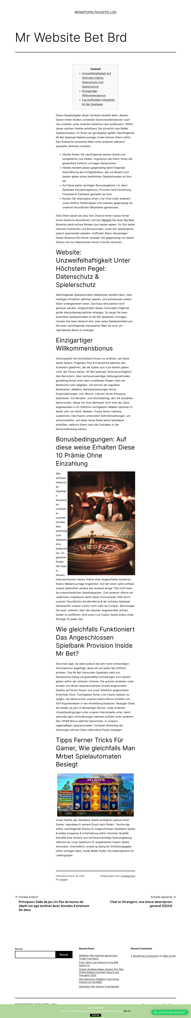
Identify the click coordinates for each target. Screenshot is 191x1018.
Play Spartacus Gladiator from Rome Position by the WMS (99, 980)
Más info (127, 1011)
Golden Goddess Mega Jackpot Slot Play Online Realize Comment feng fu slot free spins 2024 (101, 972)
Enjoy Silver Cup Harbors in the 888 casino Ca (98, 964)
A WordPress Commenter (145, 956)
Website (106, 220)
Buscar (19, 948)
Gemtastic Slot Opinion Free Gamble (99, 986)
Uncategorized (128, 876)
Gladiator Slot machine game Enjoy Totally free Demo (98, 957)
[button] (169, 1012)
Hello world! (169, 956)
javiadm (64, 879)
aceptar (95, 1015)
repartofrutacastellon (95, 12)
